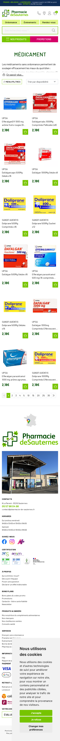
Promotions (44, 39)
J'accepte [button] (36, 713)
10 (28, 395)
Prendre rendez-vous (11, 638)
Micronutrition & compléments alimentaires (21, 615)
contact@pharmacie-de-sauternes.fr (18, 509)
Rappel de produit (9, 660)
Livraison (6, 690)
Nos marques (8, 618)
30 (49, 395)
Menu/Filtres (12, 81)
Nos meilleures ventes (12, 621)
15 (33, 395)
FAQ (3, 657)
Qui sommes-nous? (10, 576)
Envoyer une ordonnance (13, 635)
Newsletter (7, 604)
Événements (30, 22)
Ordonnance (11, 22)
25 (43, 395)
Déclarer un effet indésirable (14, 584)
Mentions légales (11, 731)
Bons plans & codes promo (13, 595)
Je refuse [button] (36, 719)
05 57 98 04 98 (10, 506)
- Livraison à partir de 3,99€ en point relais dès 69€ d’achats (30, 3)
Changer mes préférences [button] (36, 728)
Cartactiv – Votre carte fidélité (14, 601)
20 (38, 395)
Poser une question (10, 581)
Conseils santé (8, 624)
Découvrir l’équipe (10, 578)
